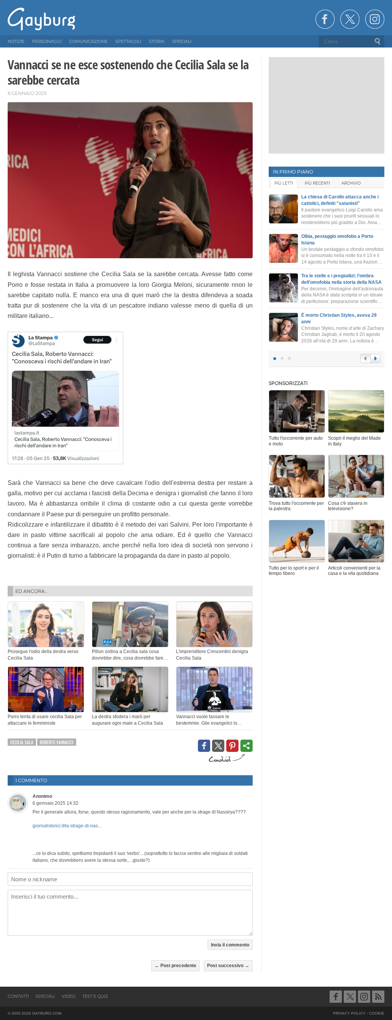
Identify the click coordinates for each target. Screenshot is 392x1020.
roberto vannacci (57, 742)
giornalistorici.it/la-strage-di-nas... (67, 825)
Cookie (376, 1013)
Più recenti (317, 183)
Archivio (351, 183)
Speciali (45, 996)
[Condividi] (246, 746)
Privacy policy (349, 1013)
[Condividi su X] (218, 746)
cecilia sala (21, 742)
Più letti (283, 183)
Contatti (18, 996)
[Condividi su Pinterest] (232, 746)
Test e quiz (95, 996)
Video (68, 996)
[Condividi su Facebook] (204, 746)
